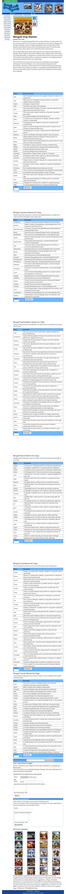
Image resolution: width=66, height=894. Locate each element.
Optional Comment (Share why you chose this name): (29, 784)
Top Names (7, 31)
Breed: (22, 782)
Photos (15, 1)
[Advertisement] (38, 82)
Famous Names (7, 23)
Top (3, 1)
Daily (34, 13)
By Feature (7, 35)
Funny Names (7, 25)
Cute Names (7, 15)
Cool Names (7, 29)
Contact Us (37, 891)
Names (6, 1)
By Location (7, 37)
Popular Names (7, 21)
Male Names (7, 19)
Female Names (7, 17)
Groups (11, 1)
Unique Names (7, 27)
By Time (7, 39)
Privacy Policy (29, 891)
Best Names (7, 33)
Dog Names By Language (18, 15)
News (54, 13)
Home (13, 13)
